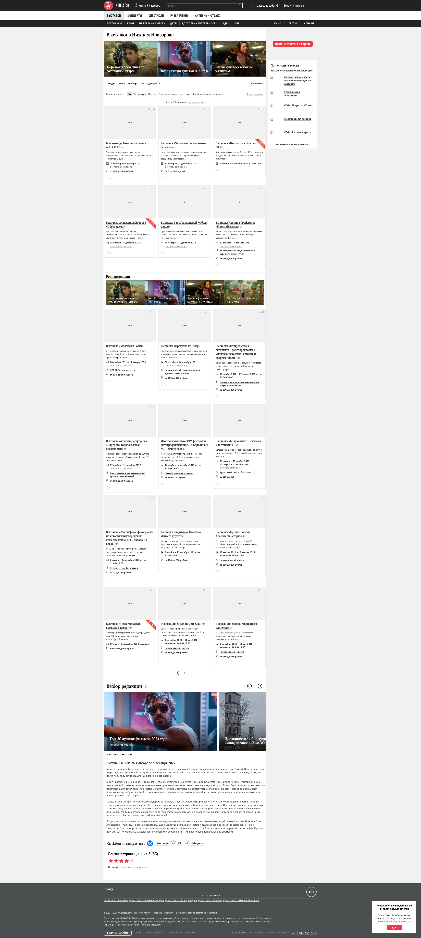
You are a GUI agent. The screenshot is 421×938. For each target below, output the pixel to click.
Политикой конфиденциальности (394, 921)
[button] (249, 686)
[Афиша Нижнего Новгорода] (116, 5)
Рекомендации (118, 276)
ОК (394, 927)
